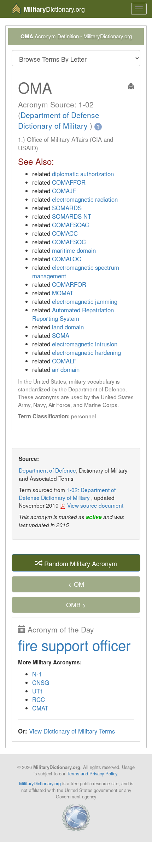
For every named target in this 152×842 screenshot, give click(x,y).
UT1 (37, 691)
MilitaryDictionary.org (40, 783)
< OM (76, 584)
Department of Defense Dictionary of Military (58, 120)
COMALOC (66, 259)
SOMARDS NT (71, 216)
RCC (38, 699)
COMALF (64, 361)
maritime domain (74, 250)
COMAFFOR (69, 182)
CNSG (40, 682)
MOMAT (62, 293)
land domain (68, 327)
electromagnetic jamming (84, 301)
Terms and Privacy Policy (92, 773)
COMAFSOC (69, 242)
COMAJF (64, 190)
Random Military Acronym (79, 563)
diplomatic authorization (83, 173)
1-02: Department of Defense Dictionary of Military (67, 493)
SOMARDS (67, 207)
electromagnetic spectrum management (75, 271)
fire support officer (74, 645)
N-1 (37, 674)
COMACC (65, 233)
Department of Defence (47, 470)
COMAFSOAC (70, 225)
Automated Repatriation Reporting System (73, 314)
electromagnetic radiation (85, 199)
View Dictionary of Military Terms (72, 731)
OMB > (76, 604)
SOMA (60, 335)
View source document (94, 505)
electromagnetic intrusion (84, 344)
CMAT (40, 708)
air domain (66, 369)
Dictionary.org (54, 9)
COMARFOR (69, 284)
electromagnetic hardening (86, 352)
